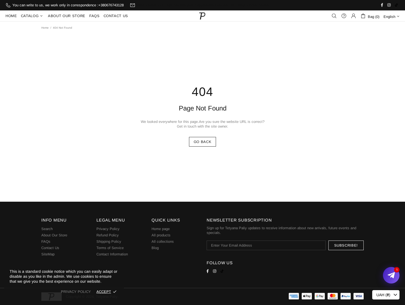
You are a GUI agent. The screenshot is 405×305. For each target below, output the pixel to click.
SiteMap (48, 254)
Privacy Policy (108, 229)
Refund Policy (107, 235)
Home (45, 27)
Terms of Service (110, 248)
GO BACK (203, 142)
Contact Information (112, 254)
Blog (155, 248)
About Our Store (54, 235)
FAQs (45, 241)
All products (161, 235)
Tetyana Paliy (202, 16)
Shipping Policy (108, 241)
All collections (163, 241)
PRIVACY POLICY (76, 292)
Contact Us (50, 248)
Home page (161, 229)
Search (47, 229)
